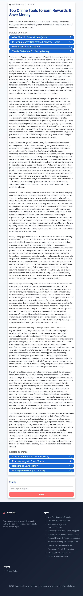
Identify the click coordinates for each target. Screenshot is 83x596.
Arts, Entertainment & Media (59, 517)
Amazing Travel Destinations (59, 552)
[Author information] (23, 5)
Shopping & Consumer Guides (60, 545)
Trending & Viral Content (58, 556)
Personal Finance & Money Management (64, 538)
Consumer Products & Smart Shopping (63, 531)
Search (41, 494)
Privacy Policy (12, 571)
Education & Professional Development (63, 534)
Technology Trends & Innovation (61, 549)
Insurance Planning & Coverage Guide (63, 541)
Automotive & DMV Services (59, 521)
